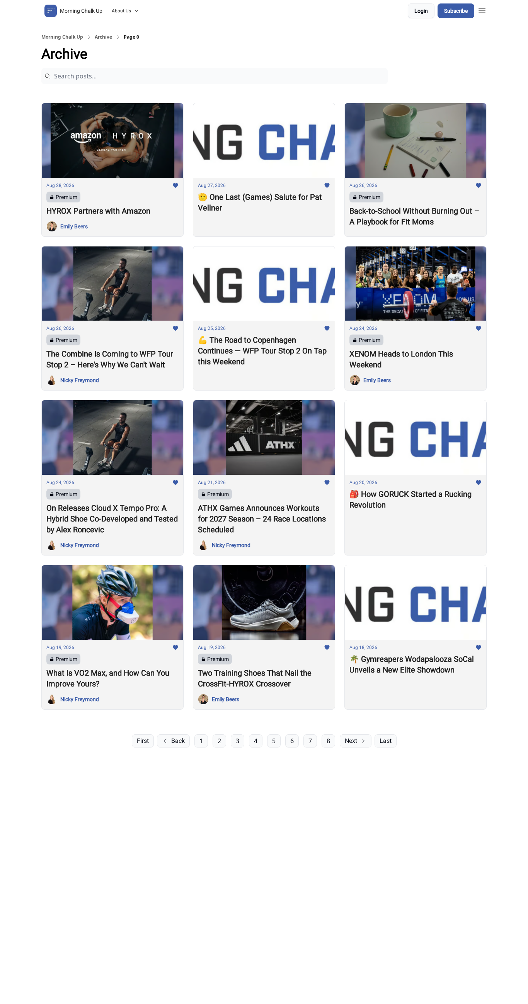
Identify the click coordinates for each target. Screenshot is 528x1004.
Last (386, 740)
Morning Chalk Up (62, 37)
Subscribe (456, 11)
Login (421, 11)
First (143, 740)
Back (178, 740)
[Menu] (482, 9)
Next (351, 740)
